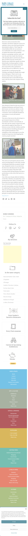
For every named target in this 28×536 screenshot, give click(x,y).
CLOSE (24, 8)
